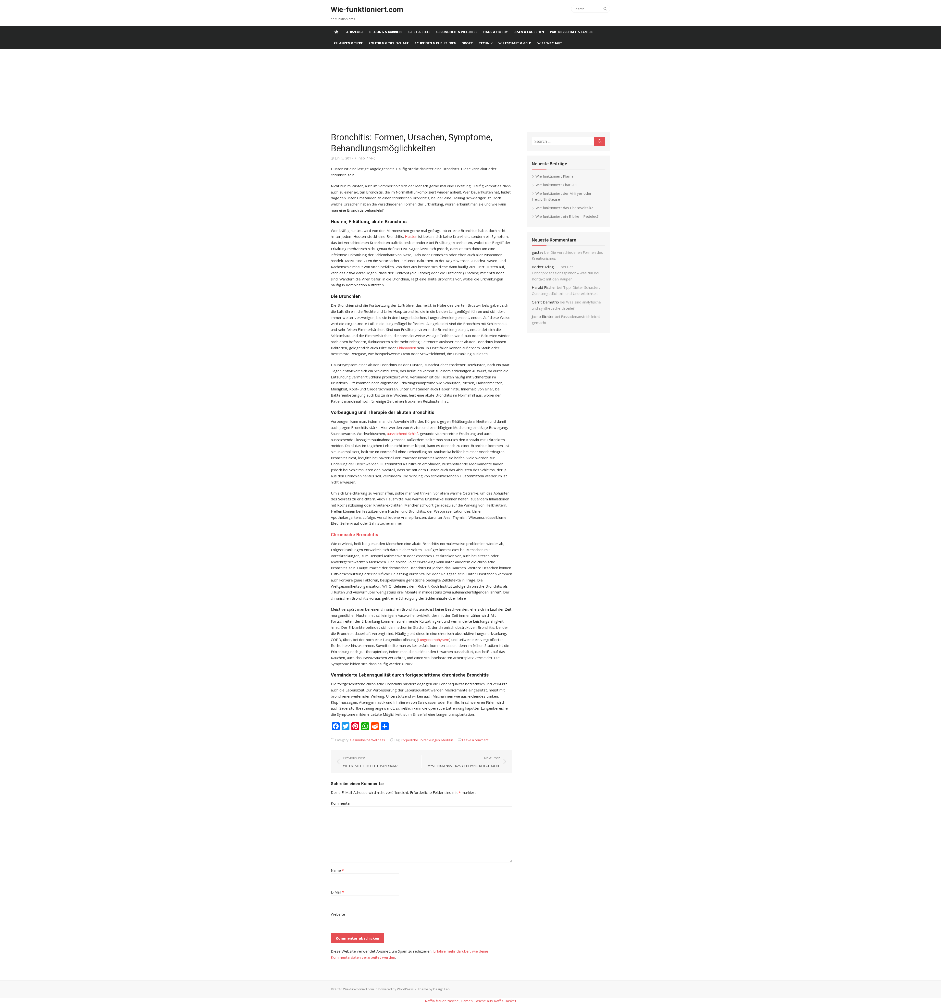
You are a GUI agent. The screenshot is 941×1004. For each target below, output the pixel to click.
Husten (411, 236)
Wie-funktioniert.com (367, 9)
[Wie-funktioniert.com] (336, 31)
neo (362, 158)
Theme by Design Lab (434, 989)
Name (337, 870)
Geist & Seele (419, 32)
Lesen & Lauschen (529, 32)
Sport (467, 43)
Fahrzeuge (354, 32)
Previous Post (370, 762)
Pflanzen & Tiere (348, 43)
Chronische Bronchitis (354, 534)
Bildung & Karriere (385, 32)
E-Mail (337, 892)
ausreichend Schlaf (402, 433)
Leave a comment (475, 740)
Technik (486, 43)
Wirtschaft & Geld (515, 43)
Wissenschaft (549, 43)
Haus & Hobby (495, 32)
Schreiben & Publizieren (435, 43)
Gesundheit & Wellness (456, 32)
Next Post (464, 762)
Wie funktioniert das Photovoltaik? (564, 207)
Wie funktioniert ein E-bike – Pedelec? (567, 216)
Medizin (447, 740)
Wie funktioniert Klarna (554, 176)
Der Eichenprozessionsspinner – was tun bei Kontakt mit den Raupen (565, 272)
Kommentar (341, 803)
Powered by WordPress (396, 989)
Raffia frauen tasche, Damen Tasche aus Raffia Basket (470, 1000)
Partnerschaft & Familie (571, 32)
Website (338, 914)
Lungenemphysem (433, 639)
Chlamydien (407, 347)
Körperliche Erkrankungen (420, 740)
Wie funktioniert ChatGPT (556, 184)
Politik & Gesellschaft (389, 43)
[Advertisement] (470, 90)
